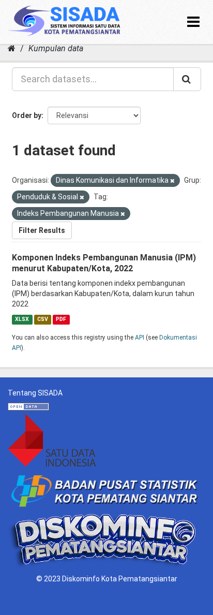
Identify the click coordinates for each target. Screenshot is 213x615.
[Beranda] (12, 48)
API (139, 337)
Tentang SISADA (35, 393)
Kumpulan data (55, 48)
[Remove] (172, 181)
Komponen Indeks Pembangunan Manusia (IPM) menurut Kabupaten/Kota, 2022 (104, 263)
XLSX (22, 319)
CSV (42, 319)
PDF (61, 319)
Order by (26, 115)
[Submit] (187, 79)
